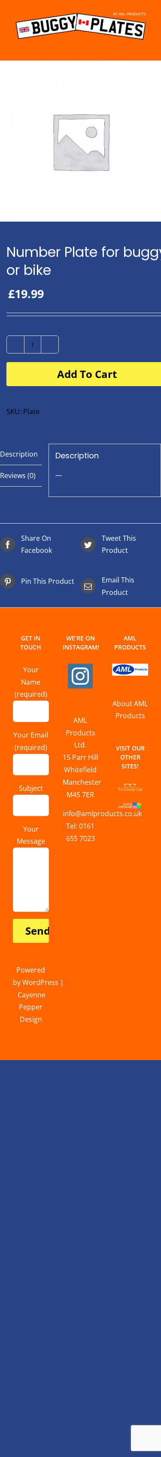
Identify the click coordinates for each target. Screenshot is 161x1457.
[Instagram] (80, 676)
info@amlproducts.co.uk (102, 813)
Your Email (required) (30, 741)
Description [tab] (19, 454)
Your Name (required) (31, 682)
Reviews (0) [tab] (18, 475)
